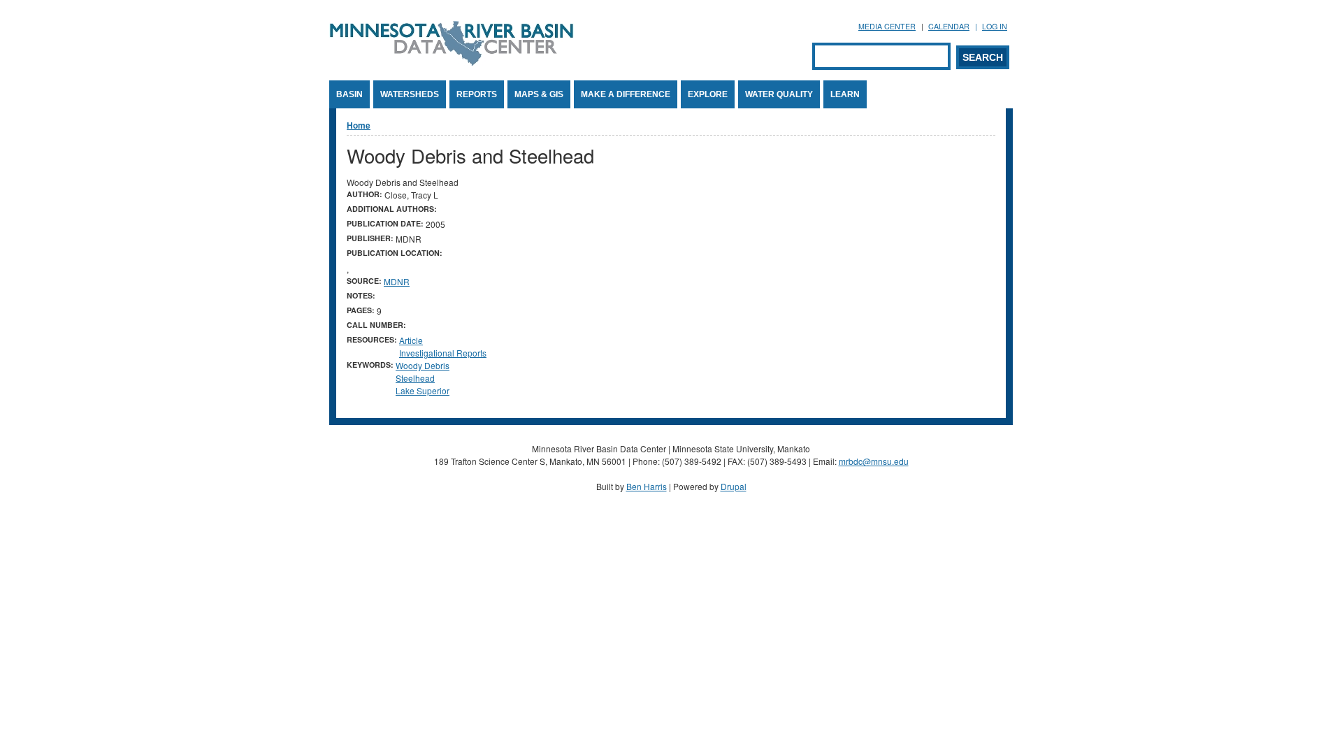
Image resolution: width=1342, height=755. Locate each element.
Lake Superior (422, 390)
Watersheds (409, 94)
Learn (845, 94)
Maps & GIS (538, 94)
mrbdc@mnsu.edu (874, 461)
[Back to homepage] (451, 62)
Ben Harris (646, 486)
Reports (476, 94)
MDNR (397, 281)
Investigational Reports (442, 353)
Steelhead (415, 378)
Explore (708, 94)
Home (358, 125)
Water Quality (779, 94)
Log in (994, 26)
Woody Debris (422, 365)
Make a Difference (625, 94)
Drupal (733, 486)
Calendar (948, 26)
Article (411, 340)
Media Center (887, 26)
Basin (349, 94)
